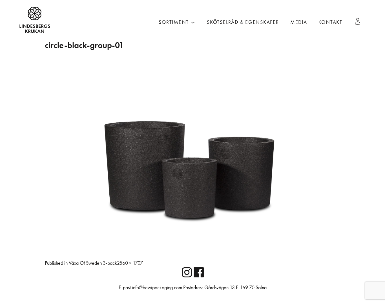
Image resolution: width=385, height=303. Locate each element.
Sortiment (174, 22)
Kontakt (330, 22)
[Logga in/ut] (360, 21)
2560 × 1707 (130, 263)
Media (298, 22)
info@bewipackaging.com (157, 288)
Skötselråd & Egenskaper (243, 22)
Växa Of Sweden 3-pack (93, 263)
